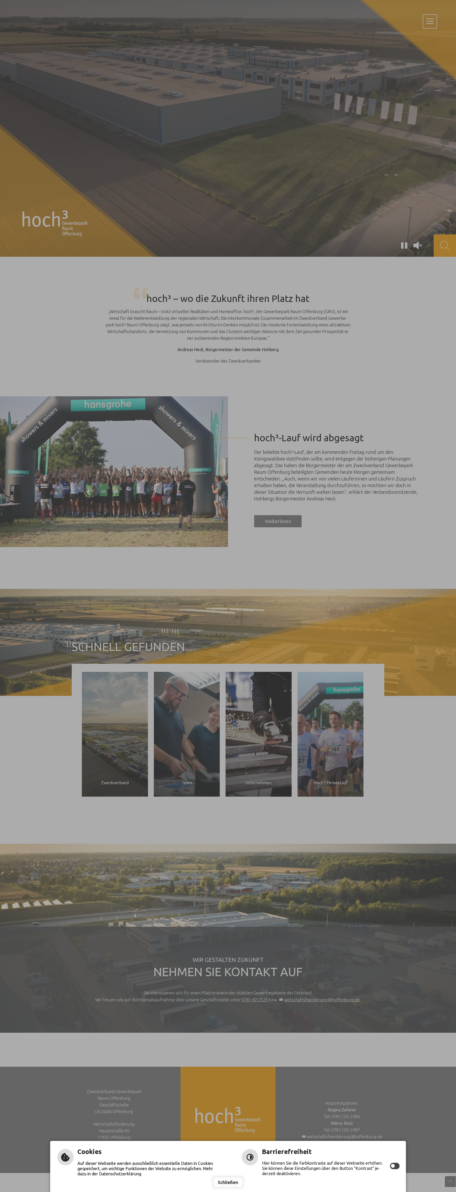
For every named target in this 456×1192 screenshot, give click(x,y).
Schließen (228, 1182)
